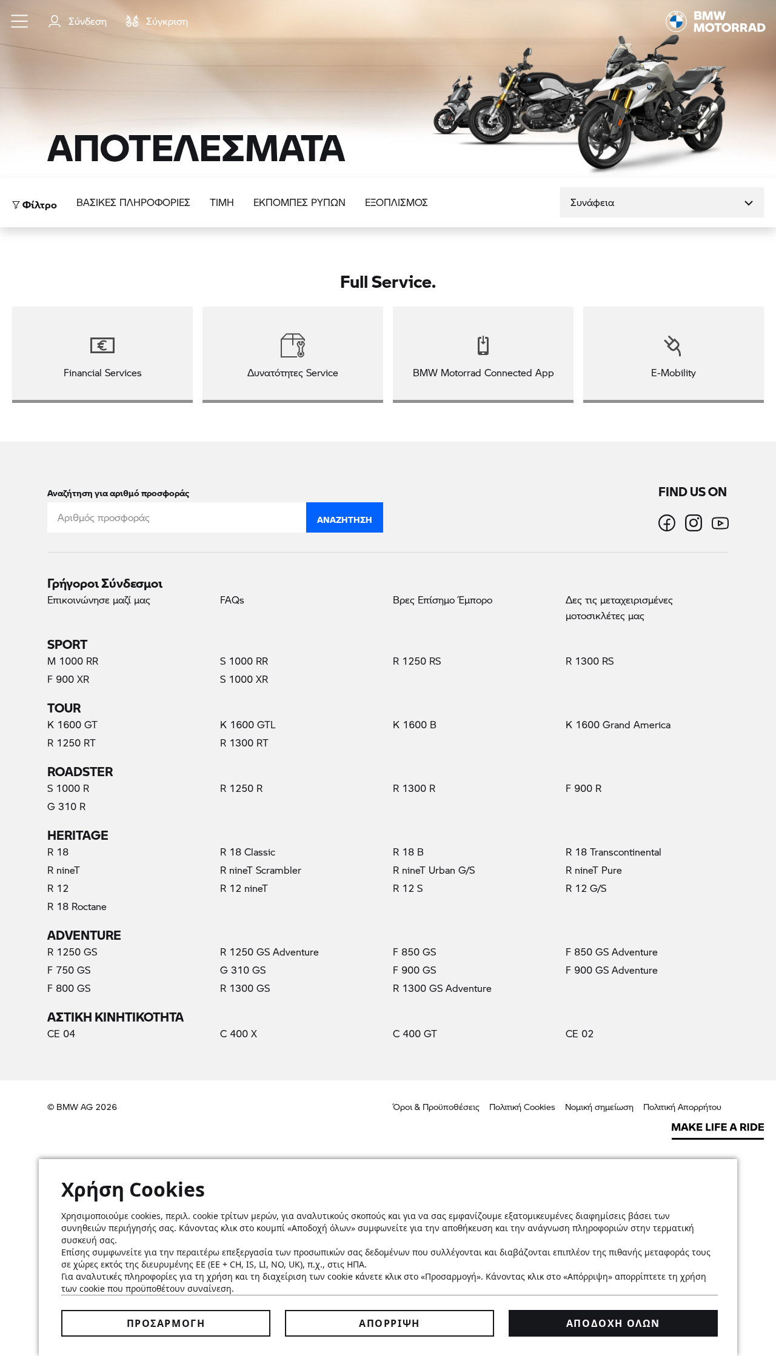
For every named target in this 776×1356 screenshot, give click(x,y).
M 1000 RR (72, 661)
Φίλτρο (38, 201)
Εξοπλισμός (396, 202)
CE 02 (580, 1033)
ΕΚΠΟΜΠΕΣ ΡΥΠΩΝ (299, 202)
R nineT (63, 870)
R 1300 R (414, 788)
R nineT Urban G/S (434, 870)
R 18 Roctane (77, 906)
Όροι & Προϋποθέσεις (436, 1106)
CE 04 (61, 1033)
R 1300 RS (590, 661)
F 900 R (583, 788)
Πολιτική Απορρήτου (682, 1106)
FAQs (232, 600)
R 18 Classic (247, 852)
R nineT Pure (594, 870)
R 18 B (408, 852)
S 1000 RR (244, 661)
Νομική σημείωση (599, 1106)
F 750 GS (68, 970)
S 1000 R (68, 788)
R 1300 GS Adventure (442, 988)
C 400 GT (415, 1033)
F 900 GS (414, 970)
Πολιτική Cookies (522, 1106)
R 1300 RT (244, 742)
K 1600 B (414, 724)
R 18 (58, 852)
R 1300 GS (245, 988)
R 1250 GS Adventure (269, 952)
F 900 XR (68, 679)
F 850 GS (414, 952)
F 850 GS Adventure (612, 952)
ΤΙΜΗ (222, 202)
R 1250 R (241, 788)
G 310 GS (243, 970)
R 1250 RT (71, 742)
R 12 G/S (586, 888)
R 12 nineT (244, 888)
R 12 (58, 888)
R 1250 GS (72, 952)
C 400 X (238, 1033)
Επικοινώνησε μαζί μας (98, 600)
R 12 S (408, 888)
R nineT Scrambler (260, 870)
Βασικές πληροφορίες (133, 202)
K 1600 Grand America (618, 724)
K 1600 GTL (248, 724)
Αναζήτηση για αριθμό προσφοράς (118, 490)
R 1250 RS (417, 661)
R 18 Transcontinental (613, 852)
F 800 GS (68, 988)
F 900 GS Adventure (612, 970)
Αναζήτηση (344, 517)
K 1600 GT (72, 724)
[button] (20, 21)
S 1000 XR (244, 679)
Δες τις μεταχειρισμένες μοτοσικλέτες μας (619, 607)
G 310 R (66, 806)
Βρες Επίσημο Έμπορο (442, 600)
